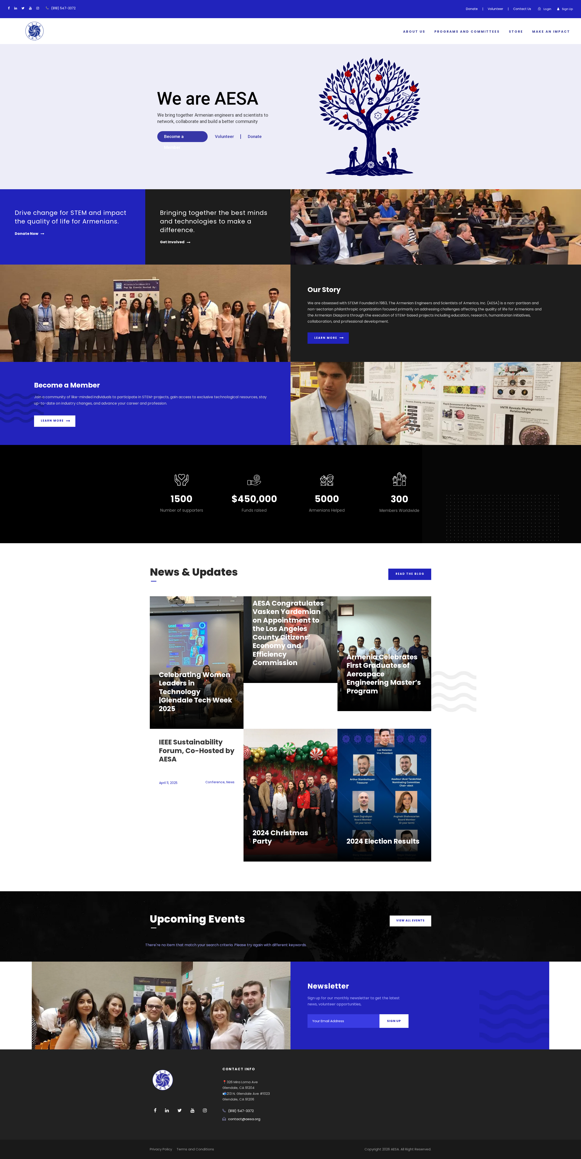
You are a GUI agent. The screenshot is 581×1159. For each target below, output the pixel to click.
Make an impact (551, 31)
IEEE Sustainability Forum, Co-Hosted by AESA (196, 750)
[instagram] (37, 8)
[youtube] (30, 8)
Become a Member (174, 138)
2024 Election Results (383, 841)
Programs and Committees (467, 31)
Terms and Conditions (195, 1149)
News (230, 782)
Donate (472, 9)
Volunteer (495, 9)
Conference (215, 782)
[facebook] (9, 8)
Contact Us (522, 9)
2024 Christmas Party (280, 837)
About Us (414, 31)
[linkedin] (15, 8)
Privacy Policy (161, 1149)
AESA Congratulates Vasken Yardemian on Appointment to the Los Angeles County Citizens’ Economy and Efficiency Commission (288, 633)
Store (516, 31)
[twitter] (23, 8)
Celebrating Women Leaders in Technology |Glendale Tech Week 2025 (195, 692)
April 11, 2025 (168, 783)
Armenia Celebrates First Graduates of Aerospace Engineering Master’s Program (384, 674)
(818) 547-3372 (63, 8)
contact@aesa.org (244, 1119)
